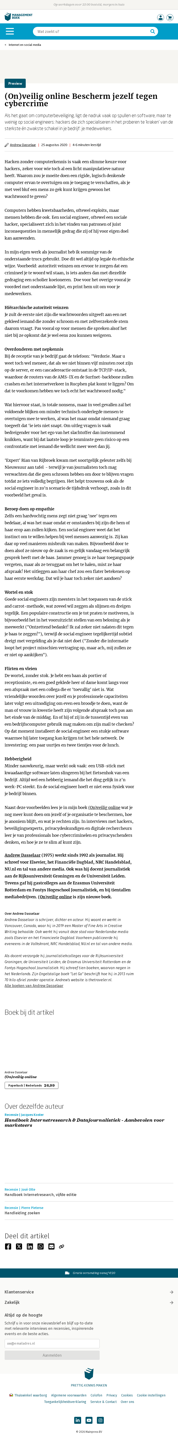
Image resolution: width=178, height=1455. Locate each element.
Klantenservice (19, 1292)
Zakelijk (12, 1302)
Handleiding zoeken (22, 1213)
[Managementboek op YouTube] (89, 1420)
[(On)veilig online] (21, 1042)
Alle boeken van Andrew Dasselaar (34, 986)
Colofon (96, 1395)
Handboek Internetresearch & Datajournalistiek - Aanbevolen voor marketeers (84, 1123)
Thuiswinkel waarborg (30, 1395)
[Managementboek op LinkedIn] (77, 1420)
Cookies (127, 1395)
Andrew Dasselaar (23, 145)
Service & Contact (103, 1402)
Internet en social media (25, 45)
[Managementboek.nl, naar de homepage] (18, 20)
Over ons (127, 1402)
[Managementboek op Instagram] (100, 1420)
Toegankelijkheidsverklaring (65, 1402)
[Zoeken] (153, 31)
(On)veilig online (104, 807)
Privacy (111, 1395)
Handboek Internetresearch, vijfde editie (41, 1195)
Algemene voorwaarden (68, 1395)
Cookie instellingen (151, 1395)
